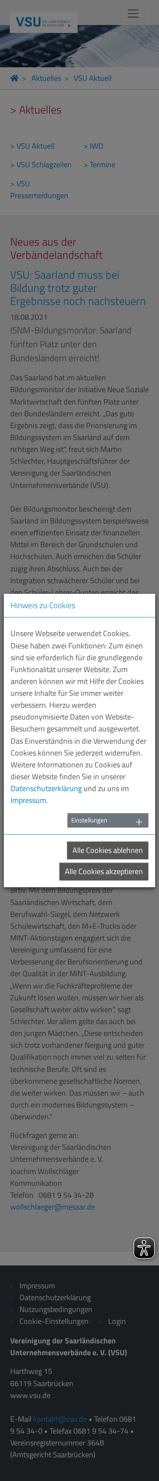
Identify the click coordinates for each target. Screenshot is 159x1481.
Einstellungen (89, 820)
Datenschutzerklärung (46, 788)
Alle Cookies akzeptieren (104, 871)
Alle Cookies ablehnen (108, 850)
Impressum (28, 800)
